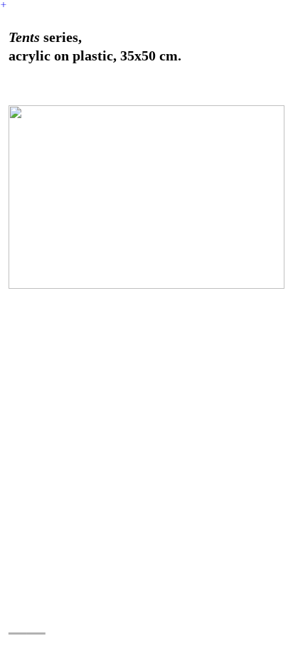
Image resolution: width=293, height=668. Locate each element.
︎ (3, 5)
